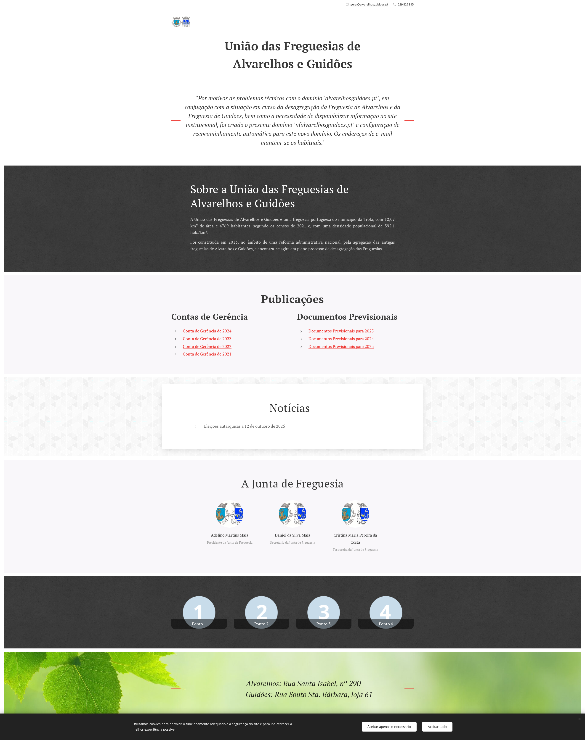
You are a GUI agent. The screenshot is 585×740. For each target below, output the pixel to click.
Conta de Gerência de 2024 (207, 331)
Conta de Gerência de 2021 (207, 354)
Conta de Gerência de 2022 (207, 346)
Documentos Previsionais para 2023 (341, 346)
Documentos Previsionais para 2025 (341, 331)
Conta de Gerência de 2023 (207, 338)
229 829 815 (406, 4)
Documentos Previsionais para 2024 (341, 338)
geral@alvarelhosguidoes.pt (369, 4)
